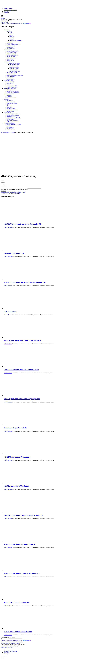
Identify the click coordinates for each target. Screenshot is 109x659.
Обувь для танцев (11, 56)
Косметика (9, 96)
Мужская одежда (11, 76)
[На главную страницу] (8, 6)
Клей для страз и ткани (12, 120)
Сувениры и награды (9, 123)
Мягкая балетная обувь (12, 55)
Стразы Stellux (10, 119)
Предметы (9, 31)
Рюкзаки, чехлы (11, 45)
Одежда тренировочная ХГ (13, 44)
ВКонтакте (6, 11)
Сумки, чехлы (10, 60)
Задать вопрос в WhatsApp (7, 192)
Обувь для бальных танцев (13, 63)
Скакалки (11, 36)
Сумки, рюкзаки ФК (12, 87)
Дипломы (9, 125)
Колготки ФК (10, 83)
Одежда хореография (12, 53)
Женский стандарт (14, 67)
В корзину (3, 190)
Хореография (7, 49)
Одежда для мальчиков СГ (13, 92)
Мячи (10, 32)
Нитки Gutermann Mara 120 (13, 117)
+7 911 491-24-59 (5, 643)
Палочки (11, 37)
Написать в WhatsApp (6, 23)
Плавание (6, 99)
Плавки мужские (11, 101)
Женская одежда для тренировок (15, 75)
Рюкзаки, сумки (11, 108)
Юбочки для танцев (12, 52)
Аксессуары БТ (10, 79)
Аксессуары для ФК (12, 85)
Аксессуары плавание (12, 109)
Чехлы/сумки (10, 77)
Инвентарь (9, 107)
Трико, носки (10, 59)
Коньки (8, 84)
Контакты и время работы (10, 10)
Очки (8, 104)
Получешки (9, 41)
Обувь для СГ (10, 89)
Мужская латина (13, 69)
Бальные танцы (7, 61)
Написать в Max (27, 23)
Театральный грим (11, 97)
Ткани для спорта (11, 116)
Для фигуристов (11, 129)
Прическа (9, 95)
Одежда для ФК (11, 81)
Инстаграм (6, 12)
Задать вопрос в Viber (19, 192)
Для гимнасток (10, 127)
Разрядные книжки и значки (14, 124)
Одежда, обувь (10, 111)
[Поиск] (1, 639)
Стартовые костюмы (12, 103)
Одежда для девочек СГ (13, 91)
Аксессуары (10, 43)
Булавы (11, 33)
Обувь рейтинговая (14, 64)
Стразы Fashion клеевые (13, 115)
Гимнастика (7, 29)
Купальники (10, 100)
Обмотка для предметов (15, 40)
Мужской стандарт (14, 68)
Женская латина (13, 65)
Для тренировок (11, 48)
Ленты (11, 35)
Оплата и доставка (8, 8)
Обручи (11, 39)
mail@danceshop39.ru (15, 643)
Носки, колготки (11, 73)
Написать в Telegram (17, 23)
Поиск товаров (4, 637)
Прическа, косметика (9, 93)
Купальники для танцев (13, 51)
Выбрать (9, 227)
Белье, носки (10, 47)
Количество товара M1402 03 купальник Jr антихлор (14, 189)
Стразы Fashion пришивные (14, 113)
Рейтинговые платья (12, 72)
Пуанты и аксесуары (12, 57)
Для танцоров (10, 128)
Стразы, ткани (7, 112)
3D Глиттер (9, 121)
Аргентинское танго (14, 71)
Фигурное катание (8, 80)
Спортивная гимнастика (10, 88)
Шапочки (9, 105)
